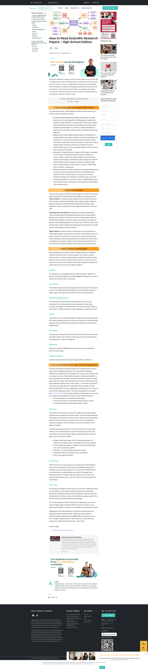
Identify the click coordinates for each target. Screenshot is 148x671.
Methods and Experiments (38, 29)
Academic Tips (53, 597)
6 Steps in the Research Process (63, 530)
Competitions (74, 8)
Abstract (34, 25)
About (60, 8)
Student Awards (87, 8)
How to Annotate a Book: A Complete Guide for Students (108, 74)
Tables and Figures (36, 38)
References (35, 35)
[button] (45, 13)
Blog (66, 8)
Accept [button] (102, 667)
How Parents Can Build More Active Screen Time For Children (108, 57)
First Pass (34, 46)
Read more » (65, 551)
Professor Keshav (56, 393)
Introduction (35, 27)
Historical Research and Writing (71, 537)
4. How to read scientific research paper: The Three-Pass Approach (39, 43)
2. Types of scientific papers (38, 19)
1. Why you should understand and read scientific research (38, 16)
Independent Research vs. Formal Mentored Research (108, 92)
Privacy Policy (90, 663)
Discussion (34, 33)
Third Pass (34, 51)
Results (34, 31)
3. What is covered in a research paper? (39, 22)
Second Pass (35, 48)
